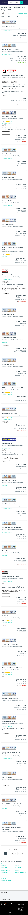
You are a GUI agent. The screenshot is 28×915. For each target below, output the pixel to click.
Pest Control (18, 867)
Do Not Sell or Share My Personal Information (21, 909)
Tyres (25, 77)
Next (23, 853)
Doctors (3, 874)
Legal (10, 912)
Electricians (4, 865)
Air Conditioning (5, 878)
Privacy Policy (21, 904)
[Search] (21, 2)
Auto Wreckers (18, 874)
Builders (17, 870)
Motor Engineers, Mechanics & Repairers (12, 28)
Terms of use (11, 908)
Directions (4, 30)
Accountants (4, 872)
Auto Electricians (5, 870)
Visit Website (6, 95)
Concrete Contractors (20, 872)
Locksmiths (4, 867)
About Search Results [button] (22, 13)
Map (5, 13)
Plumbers (3, 864)
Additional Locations (20, 102)
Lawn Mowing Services (7, 877)
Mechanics (17, 865)
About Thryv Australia (11, 904)
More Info (10, 30)
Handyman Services (6, 880)
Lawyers (17, 864)
